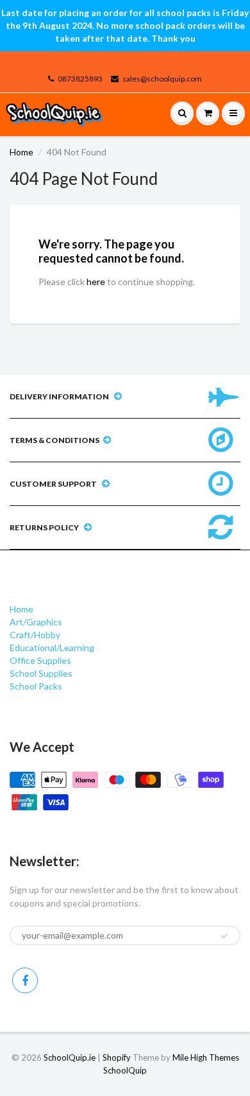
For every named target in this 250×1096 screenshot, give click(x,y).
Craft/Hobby (35, 634)
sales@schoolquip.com (162, 78)
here (96, 281)
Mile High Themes (205, 1057)
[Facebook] (25, 980)
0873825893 (80, 78)
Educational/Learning (52, 647)
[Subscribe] (224, 936)
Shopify (117, 1057)
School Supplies (41, 673)
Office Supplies (40, 660)
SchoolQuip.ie (70, 1057)
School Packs (36, 686)
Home (21, 151)
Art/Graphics (36, 621)
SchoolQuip (125, 1070)
